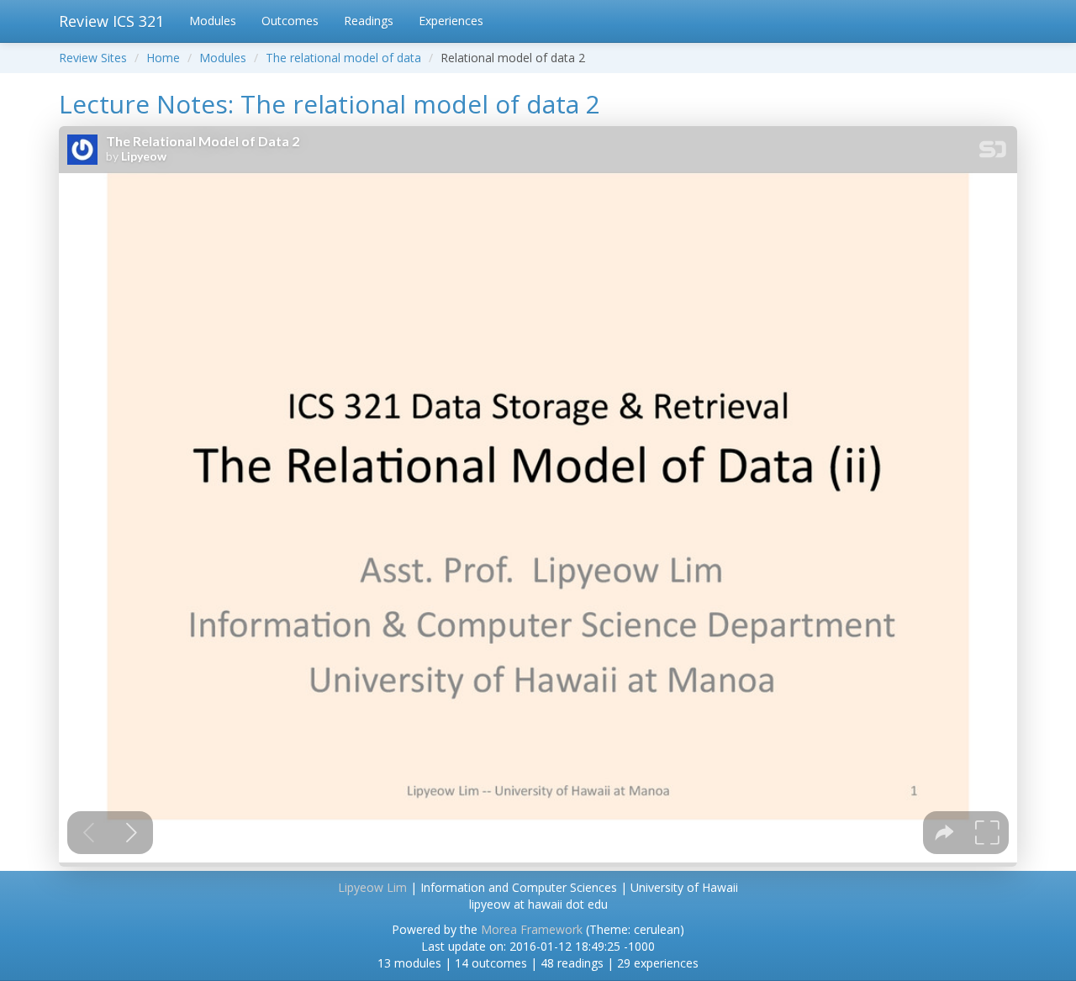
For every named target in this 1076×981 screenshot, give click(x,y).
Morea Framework (532, 929)
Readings (368, 21)
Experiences (451, 21)
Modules (212, 21)
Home (163, 58)
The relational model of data (343, 58)
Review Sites (93, 58)
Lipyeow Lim (372, 887)
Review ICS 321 (111, 21)
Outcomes (290, 21)
